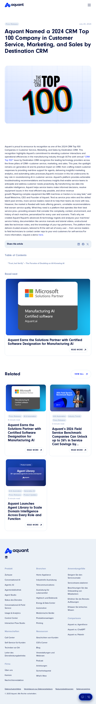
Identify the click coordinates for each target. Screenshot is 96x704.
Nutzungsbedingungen (64, 689)
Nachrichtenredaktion (14, 680)
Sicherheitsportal (43, 670)
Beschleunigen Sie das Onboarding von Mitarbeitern (78, 590)
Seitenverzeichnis (83, 689)
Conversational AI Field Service (15, 606)
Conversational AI (12, 579)
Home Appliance (43, 574)
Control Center (11, 618)
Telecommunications (45, 584)
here (41, 234)
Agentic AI (9, 584)
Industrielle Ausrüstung (46, 579)
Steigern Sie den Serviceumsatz (75, 576)
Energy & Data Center (45, 603)
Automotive (41, 608)
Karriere (8, 675)
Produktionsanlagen (45, 618)
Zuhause (8, 574)
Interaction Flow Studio (15, 623)
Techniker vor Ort (12, 647)
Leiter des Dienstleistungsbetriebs (15, 654)
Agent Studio (10, 594)
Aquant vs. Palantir (76, 634)
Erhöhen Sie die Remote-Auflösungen (79, 600)
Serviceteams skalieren (78, 582)
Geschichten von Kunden (47, 637)
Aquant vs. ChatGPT (76, 629)
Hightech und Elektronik (46, 597)
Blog (38, 647)
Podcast (39, 660)
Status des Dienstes (13, 599)
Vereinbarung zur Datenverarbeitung (38, 689)
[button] (88, 5)
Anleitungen (41, 665)
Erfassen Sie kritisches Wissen (77, 608)
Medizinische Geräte (45, 613)
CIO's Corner (41, 642)
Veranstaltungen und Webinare (45, 654)
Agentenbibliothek (13, 589)
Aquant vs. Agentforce (77, 624)
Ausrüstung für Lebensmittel (42, 591)
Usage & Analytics (12, 613)
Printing (39, 623)
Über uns (9, 670)
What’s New (41, 675)
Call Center (10, 637)
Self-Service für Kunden (15, 642)
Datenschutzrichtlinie (13, 689)
